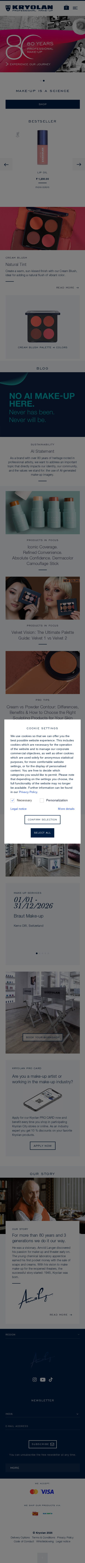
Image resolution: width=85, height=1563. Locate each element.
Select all (42, 833)
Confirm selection (42, 819)
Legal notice (19, 809)
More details (66, 809)
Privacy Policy (28, 792)
